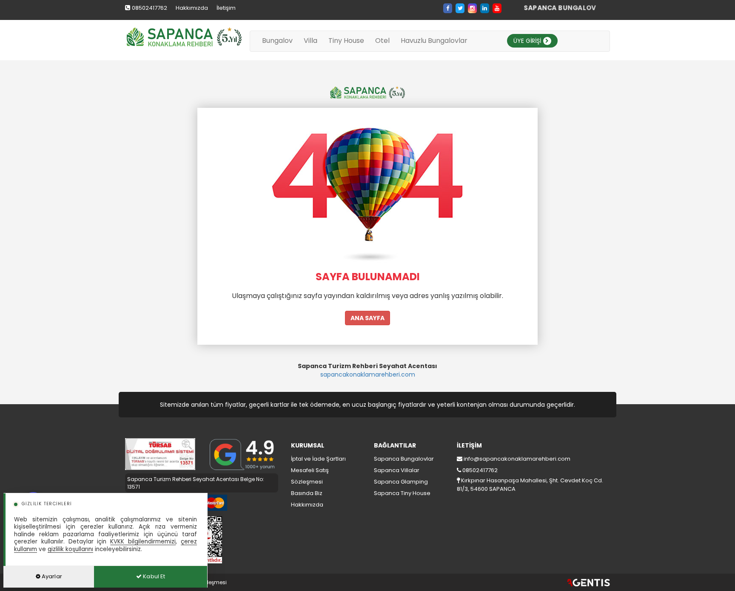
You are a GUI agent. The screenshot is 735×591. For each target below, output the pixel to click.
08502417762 (149, 8)
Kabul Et (153, 576)
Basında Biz (306, 493)
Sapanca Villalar (396, 470)
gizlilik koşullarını (70, 549)
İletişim (226, 8)
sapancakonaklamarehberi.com (367, 374)
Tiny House (346, 40)
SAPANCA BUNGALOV (560, 7)
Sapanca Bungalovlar (404, 459)
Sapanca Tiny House (402, 493)
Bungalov (277, 40)
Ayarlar (51, 576)
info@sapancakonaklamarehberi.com (517, 459)
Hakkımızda (192, 8)
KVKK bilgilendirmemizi (143, 542)
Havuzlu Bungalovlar (434, 40)
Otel (382, 40)
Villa (310, 40)
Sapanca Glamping (401, 482)
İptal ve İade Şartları (318, 459)
